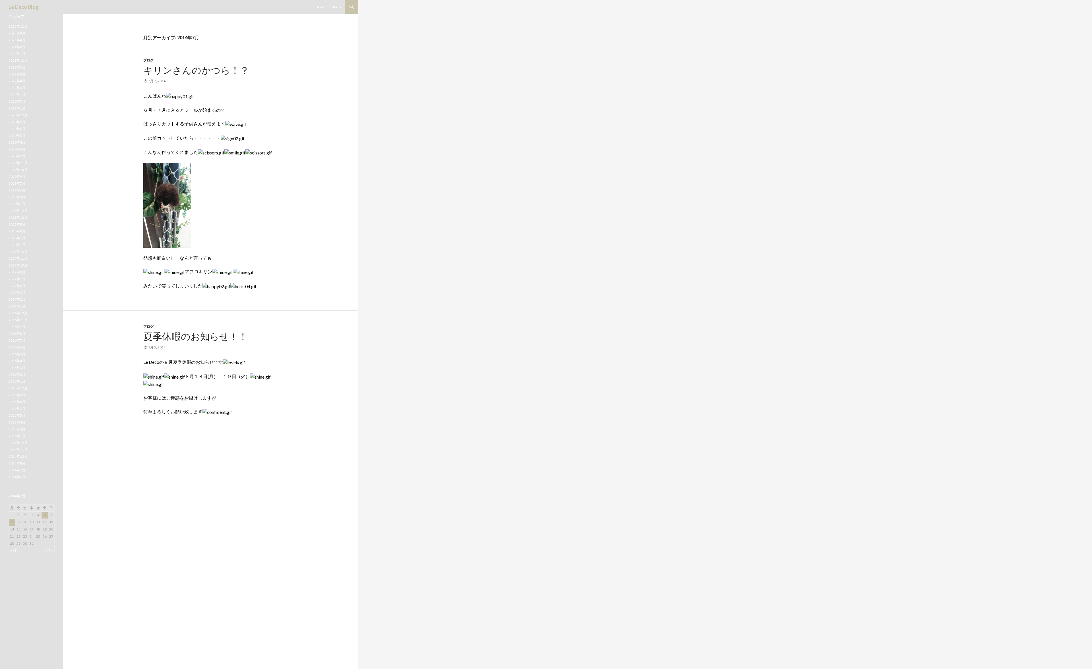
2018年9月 (17, 224)
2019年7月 (17, 183)
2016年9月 (17, 327)
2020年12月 (18, 115)
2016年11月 (18, 320)
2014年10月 (18, 456)
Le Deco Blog (24, 7)
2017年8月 (17, 272)
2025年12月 (18, 26)
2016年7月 (17, 340)
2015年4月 (17, 422)
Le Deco (318, 7)
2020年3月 (17, 149)
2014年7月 (17, 470)
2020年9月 (17, 122)
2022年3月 (17, 88)
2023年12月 (18, 60)
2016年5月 (17, 354)
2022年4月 (17, 81)
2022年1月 (17, 94)
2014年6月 (17, 477)
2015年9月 (17, 395)
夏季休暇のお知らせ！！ (195, 336)
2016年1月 (17, 381)
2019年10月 (18, 170)
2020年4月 (17, 142)
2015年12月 (18, 388)
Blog (336, 7)
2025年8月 (17, 33)
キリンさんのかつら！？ (196, 70)
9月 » (49, 550)
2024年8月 (17, 47)
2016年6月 (17, 347)
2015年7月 (17, 408)
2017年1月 (17, 306)
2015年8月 (17, 402)
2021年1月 (17, 108)
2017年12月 (18, 251)
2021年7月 (17, 101)
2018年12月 (18, 210)
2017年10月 (18, 265)
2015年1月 (17, 436)
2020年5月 (17, 135)
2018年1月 (17, 245)
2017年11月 (18, 258)
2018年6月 (17, 238)
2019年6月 (17, 190)
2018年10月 (18, 217)
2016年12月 (18, 313)
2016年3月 (17, 368)
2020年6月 (17, 129)
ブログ (148, 60)
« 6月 (14, 550)
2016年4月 (17, 361)
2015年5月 (17, 415)
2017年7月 (17, 279)
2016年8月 (17, 333)
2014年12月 (18, 443)
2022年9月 (17, 74)
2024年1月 (17, 53)
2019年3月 (17, 197)
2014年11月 (18, 449)
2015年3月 (17, 429)
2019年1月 (17, 204)
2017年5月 (17, 292)
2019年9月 (17, 176)
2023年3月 (17, 67)
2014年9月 (17, 463)
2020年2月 (17, 156)
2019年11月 (18, 163)
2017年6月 (17, 286)
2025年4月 (17, 40)
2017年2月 (17, 299)
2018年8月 (17, 231)
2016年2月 (17, 374)
